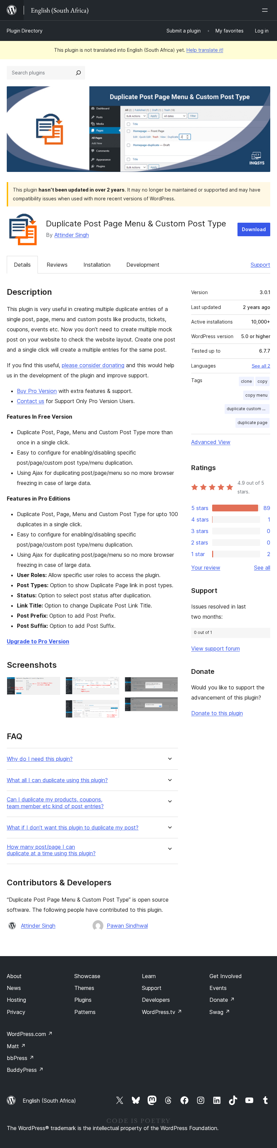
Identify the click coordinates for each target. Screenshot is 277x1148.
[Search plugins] (78, 73)
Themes (84, 988)
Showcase (87, 976)
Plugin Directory (25, 31)
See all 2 (261, 366)
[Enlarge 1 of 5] (51, 686)
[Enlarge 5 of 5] (169, 706)
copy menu (256, 395)
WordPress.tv (162, 1012)
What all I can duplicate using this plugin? (57, 780)
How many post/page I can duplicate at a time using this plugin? (51, 850)
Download (254, 229)
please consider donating (93, 365)
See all (262, 567)
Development (142, 264)
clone (246, 381)
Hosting (16, 999)
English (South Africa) (49, 1100)
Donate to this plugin (217, 713)
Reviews (57, 264)
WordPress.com (30, 1034)
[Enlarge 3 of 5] (110, 709)
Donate (222, 999)
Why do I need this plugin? (40, 759)
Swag (219, 1012)
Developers (156, 999)
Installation (96, 264)
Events (218, 988)
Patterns (85, 1012)
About (14, 976)
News (14, 988)
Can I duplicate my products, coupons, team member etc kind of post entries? (55, 802)
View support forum (215, 648)
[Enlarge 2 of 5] (110, 686)
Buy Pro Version (37, 391)
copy (262, 381)
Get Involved (225, 976)
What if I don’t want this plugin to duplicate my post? (72, 827)
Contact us (30, 401)
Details (22, 264)
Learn (149, 976)
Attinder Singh (71, 234)
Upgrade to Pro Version (38, 641)
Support (260, 264)
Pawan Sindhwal (127, 925)
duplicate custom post (248, 408)
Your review (205, 567)
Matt (16, 1046)
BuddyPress (25, 1069)
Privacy (16, 1012)
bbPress (20, 1058)
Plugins (83, 999)
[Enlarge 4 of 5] (169, 686)
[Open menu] (266, 10)
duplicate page (252, 422)
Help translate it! (204, 50)
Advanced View (210, 442)
